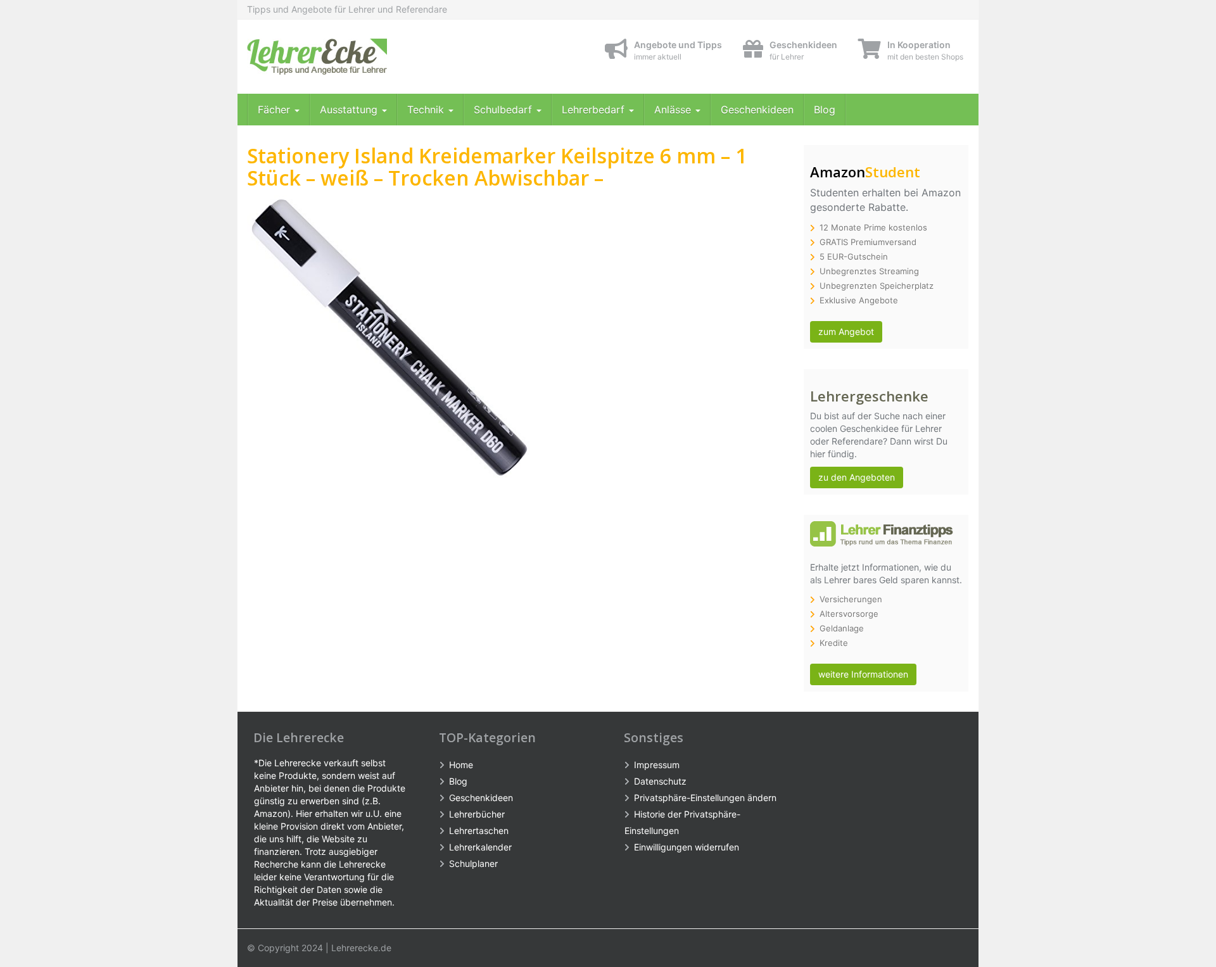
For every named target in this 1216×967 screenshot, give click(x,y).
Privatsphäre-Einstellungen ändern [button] (705, 797)
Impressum (657, 764)
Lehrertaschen (479, 830)
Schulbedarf (504, 109)
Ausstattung (350, 109)
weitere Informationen (863, 674)
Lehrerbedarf (595, 109)
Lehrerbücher (477, 814)
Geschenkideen (757, 109)
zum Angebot (846, 331)
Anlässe (674, 109)
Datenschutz (660, 781)
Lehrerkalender (480, 847)
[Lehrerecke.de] (361, 57)
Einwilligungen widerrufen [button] (686, 847)
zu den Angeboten (856, 477)
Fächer (275, 109)
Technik (427, 109)
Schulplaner (473, 863)
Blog (824, 109)
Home (461, 764)
